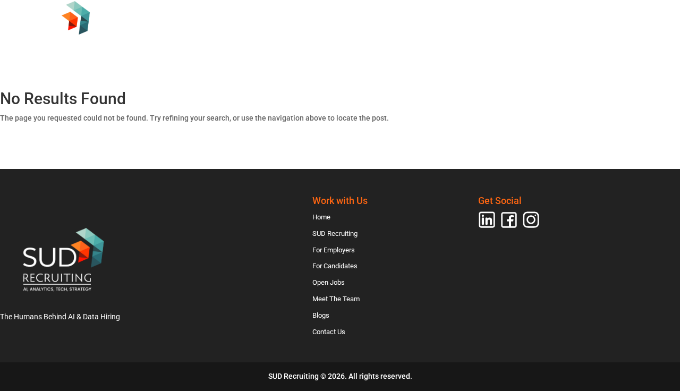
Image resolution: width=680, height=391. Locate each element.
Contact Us (650, 49)
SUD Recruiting (230, 49)
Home (169, 49)
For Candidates (393, 49)
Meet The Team (534, 49)
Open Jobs (465, 49)
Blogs (594, 49)
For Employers (310, 49)
